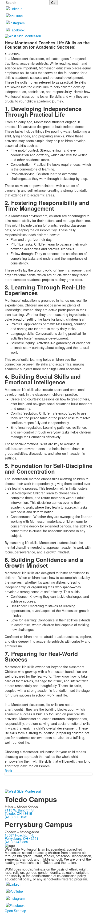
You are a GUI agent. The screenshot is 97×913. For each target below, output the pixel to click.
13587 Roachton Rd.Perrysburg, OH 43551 (21, 837)
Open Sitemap (15, 910)
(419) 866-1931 (16, 816)
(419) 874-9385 (16, 841)
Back (8, 770)
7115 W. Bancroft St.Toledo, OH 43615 (20, 812)
